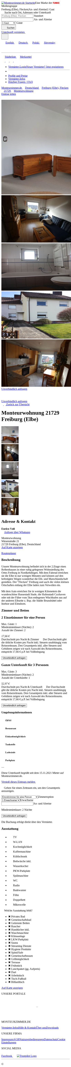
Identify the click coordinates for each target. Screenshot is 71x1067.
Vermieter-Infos (16, 78)
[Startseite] (19, 398)
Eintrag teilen (8, 94)
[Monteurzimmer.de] (19, 1005)
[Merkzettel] (27, 32)
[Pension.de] (50, 1005)
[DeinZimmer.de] (19, 1015)
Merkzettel (26, 56)
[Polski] (11, 60)
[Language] (4, 36)
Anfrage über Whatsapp (17, 532)
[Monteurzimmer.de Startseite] (18, 2)
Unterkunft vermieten (13, 32)
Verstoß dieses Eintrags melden (18, 781)
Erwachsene (26, 800)
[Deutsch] (7, 60)
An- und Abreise (43, 19)
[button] (6, 49)
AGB (16, 1039)
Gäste (19, 22)
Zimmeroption (46, 796)
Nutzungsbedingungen (31, 1039)
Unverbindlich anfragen (14, 388)
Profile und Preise (18, 75)
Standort (38, 15)
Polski (35, 42)
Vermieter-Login (17, 66)
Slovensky (49, 42)
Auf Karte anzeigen (12, 547)
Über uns (41, 1027)
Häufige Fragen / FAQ (20, 81)
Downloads (52, 1027)
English (10, 42)
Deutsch (23, 42)
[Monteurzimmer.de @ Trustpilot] (27, 1055)
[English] (3, 60)
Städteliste (10, 56)
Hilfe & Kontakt (27, 1027)
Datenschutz (50, 1039)
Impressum (7, 1039)
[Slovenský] (15, 60)
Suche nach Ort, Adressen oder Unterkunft (27, 12)
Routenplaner (8, 553)
